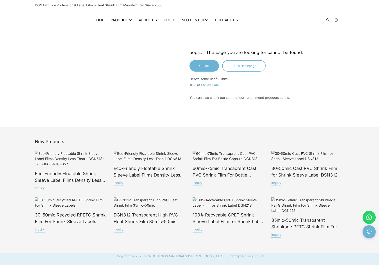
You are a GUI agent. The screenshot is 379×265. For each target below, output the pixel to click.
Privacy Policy (253, 256)
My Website (210, 85)
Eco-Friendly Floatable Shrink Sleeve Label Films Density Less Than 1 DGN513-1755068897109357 (68, 177)
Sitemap (233, 256)
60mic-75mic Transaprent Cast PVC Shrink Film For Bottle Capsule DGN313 (224, 172)
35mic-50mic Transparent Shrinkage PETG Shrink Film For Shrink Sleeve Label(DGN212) (304, 224)
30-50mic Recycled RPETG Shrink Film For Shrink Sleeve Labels (70, 218)
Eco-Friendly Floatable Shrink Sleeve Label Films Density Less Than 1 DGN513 (147, 172)
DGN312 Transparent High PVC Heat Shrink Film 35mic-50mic (146, 218)
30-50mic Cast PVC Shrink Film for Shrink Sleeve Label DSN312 (304, 172)
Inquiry (40, 188)
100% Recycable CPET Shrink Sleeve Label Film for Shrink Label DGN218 (228, 218)
